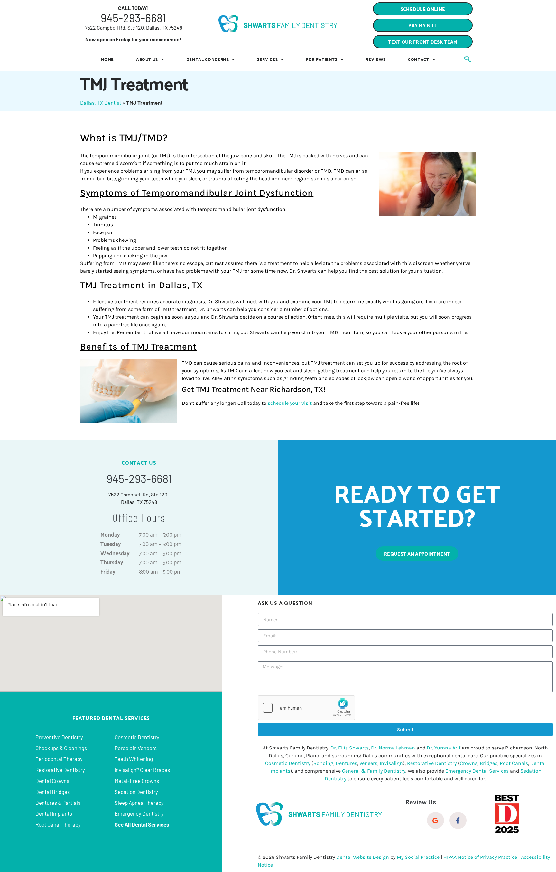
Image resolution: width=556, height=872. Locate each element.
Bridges (488, 763)
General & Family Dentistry (373, 771)
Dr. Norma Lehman (393, 748)
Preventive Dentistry (59, 737)
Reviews (376, 59)
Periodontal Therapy (59, 759)
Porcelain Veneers (136, 748)
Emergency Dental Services (477, 771)
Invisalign (391, 763)
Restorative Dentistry (60, 770)
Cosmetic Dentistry (137, 737)
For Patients (322, 59)
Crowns (468, 763)
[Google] (435, 820)
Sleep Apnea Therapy (139, 802)
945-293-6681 (133, 17)
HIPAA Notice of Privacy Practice (480, 857)
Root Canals (514, 763)
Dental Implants (53, 813)
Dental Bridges (52, 791)
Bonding (323, 763)
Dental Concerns (207, 59)
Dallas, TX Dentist (100, 102)
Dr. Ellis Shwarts (349, 748)
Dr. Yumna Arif (443, 748)
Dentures (346, 763)
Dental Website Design (362, 857)
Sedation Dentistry (136, 791)
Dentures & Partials (57, 802)
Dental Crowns (52, 780)
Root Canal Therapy (58, 824)
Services (267, 59)
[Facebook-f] (458, 820)
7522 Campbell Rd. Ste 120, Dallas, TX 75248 (133, 27)
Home (107, 59)
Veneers (368, 763)
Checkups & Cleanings (61, 748)
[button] (423, 41)
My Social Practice (418, 857)
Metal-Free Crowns (137, 780)
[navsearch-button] (464, 59)
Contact (418, 59)
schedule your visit (290, 403)
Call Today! (133, 8)
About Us (147, 59)
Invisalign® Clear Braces (142, 770)
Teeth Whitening (134, 759)
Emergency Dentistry (139, 813)
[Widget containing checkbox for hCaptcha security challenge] (306, 707)
